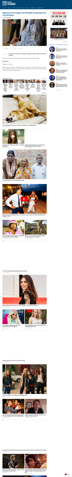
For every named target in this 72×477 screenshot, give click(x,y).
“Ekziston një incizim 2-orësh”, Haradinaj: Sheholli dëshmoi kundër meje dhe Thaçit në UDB (61, 78)
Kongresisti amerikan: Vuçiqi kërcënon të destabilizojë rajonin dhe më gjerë (62, 71)
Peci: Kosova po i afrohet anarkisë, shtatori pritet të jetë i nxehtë (61, 49)
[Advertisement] (24, 75)
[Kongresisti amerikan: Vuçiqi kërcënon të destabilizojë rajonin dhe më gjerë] (52, 71)
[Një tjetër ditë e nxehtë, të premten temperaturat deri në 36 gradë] (52, 56)
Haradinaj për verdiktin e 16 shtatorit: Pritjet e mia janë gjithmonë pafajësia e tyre (61, 85)
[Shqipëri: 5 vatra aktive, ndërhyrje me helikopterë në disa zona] (52, 63)
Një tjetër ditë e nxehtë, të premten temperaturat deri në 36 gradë (62, 57)
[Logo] (11, 3)
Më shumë (58, 90)
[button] (68, 8)
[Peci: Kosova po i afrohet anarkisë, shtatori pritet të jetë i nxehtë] (52, 49)
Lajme (57, 47)
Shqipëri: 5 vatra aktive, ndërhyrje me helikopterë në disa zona (62, 64)
